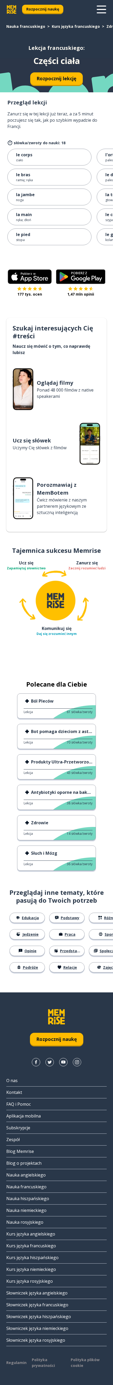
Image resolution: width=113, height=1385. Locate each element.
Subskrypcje (18, 1128)
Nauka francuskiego (25, 26)
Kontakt (14, 1092)
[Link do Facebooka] (36, 1062)
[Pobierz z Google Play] (81, 276)
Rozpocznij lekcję (56, 78)
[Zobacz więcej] (101, 9)
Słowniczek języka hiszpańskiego (38, 1316)
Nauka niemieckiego (26, 1210)
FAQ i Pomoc (18, 1104)
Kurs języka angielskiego (30, 1234)
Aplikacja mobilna (23, 1116)
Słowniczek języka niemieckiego (37, 1328)
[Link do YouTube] (63, 1062)
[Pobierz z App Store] (30, 276)
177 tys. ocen (29, 294)
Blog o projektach (24, 1163)
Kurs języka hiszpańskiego (32, 1257)
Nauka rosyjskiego (24, 1222)
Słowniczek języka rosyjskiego (35, 1340)
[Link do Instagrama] (77, 1062)
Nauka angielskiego (26, 1175)
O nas (12, 1080)
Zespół (13, 1139)
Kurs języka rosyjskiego (29, 1281)
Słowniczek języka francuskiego (37, 1305)
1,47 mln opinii (80, 294)
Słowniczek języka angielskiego (37, 1293)
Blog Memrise (20, 1151)
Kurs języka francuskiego (76, 26)
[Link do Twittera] (49, 1062)
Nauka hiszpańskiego (27, 1198)
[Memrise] (11, 9)
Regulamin (16, 1362)
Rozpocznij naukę (42, 9)
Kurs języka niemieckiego (31, 1269)
